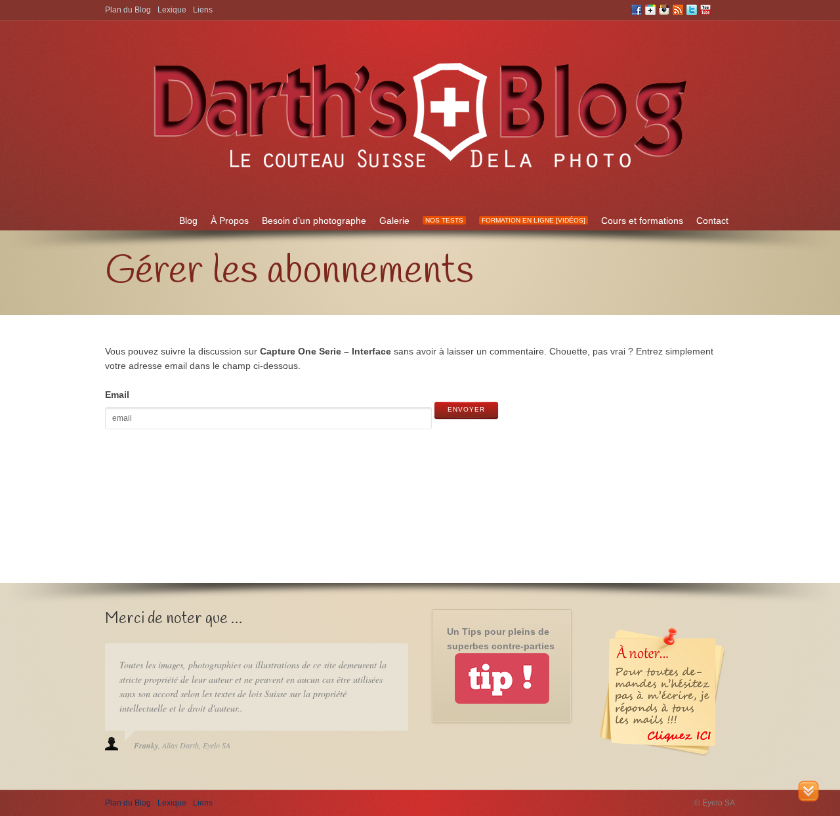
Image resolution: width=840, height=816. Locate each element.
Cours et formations (642, 220)
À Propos (230, 220)
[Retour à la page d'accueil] (420, 176)
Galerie (394, 220)
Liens (203, 9)
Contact (712, 220)
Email (117, 394)
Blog (188, 220)
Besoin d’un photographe (314, 220)
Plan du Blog (128, 9)
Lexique (172, 9)
